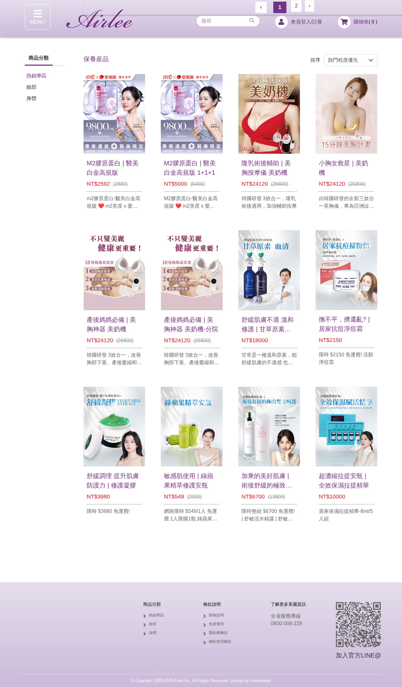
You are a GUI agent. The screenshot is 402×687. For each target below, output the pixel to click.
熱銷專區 (36, 75)
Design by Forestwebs (251, 680)
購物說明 (216, 615)
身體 (31, 98)
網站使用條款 (220, 641)
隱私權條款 (218, 633)
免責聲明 (216, 624)
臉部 (31, 87)
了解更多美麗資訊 (288, 604)
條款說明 (212, 604)
